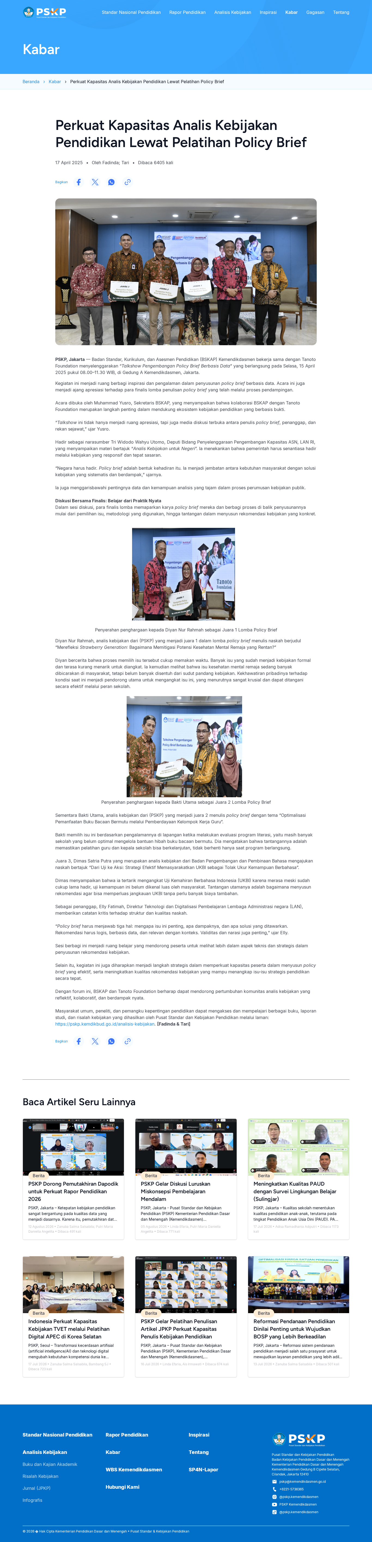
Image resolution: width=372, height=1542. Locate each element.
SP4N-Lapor (203, 1469)
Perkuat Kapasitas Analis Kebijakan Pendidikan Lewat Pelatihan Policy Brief (147, 81)
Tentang (341, 12)
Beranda (31, 81)
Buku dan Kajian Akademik (50, 1464)
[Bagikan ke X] (95, 182)
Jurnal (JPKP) (37, 1488)
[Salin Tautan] (127, 182)
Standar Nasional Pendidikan (131, 12)
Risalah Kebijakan (40, 1476)
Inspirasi (268, 12)
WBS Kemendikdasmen (134, 1469)
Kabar (291, 12)
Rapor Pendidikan (187, 12)
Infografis (32, 1500)
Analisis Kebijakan (232, 12)
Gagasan (315, 12)
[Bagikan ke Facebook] (78, 182)
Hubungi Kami (122, 1487)
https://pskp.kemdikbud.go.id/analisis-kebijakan (104, 1024)
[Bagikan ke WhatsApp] (111, 182)
